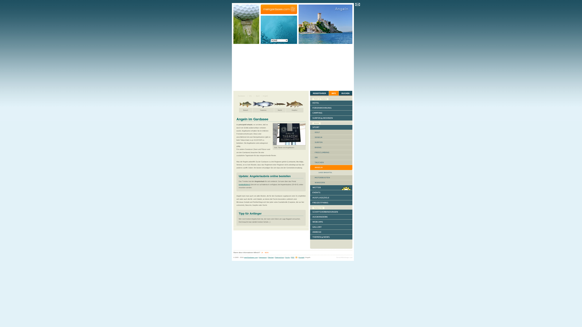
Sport (258, 96)
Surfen (319, 142)
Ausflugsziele (320, 198)
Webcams (317, 222)
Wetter (316, 187)
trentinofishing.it (244, 184)
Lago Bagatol (325, 172)
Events (316, 192)
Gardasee (241, 96)
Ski (316, 157)
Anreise (316, 232)
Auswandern (320, 217)
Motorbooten (322, 178)
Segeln (318, 137)
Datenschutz (279, 257)
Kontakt (357, 4)
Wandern (320, 183)
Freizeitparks (320, 202)
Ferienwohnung (321, 108)
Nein (266, 252)
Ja (262, 252)
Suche (287, 257)
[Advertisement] (292, 68)
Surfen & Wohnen (322, 118)
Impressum (263, 257)
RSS (292, 257)
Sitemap (271, 257)
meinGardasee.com (251, 257)
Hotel (315, 103)
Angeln (265, 96)
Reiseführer (319, 93)
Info (250, 96)
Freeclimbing (322, 152)
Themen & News (321, 237)
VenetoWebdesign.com (344, 257)
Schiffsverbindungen (325, 212)
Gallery (316, 227)
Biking (318, 147)
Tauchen (319, 162)
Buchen (345, 93)
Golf (317, 132)
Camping (317, 113)
